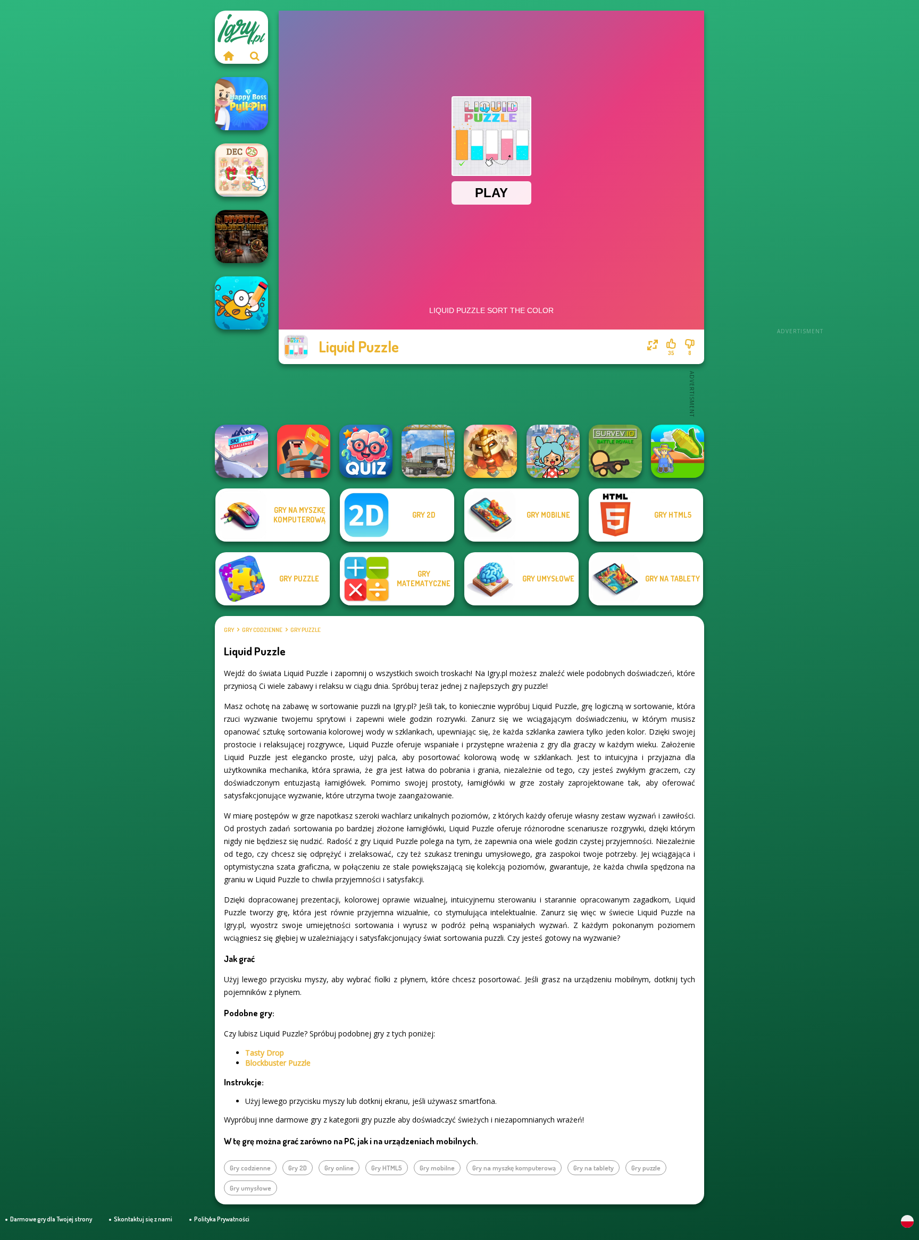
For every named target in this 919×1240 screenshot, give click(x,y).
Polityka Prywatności (221, 1219)
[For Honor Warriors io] (490, 451)
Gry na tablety (593, 1167)
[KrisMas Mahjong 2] (241, 170)
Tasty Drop (264, 1053)
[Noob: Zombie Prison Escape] (303, 451)
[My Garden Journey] (677, 451)
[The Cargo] (428, 451)
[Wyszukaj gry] (254, 56)
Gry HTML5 (386, 1167)
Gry (229, 630)
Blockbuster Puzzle (278, 1063)
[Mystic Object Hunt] (241, 236)
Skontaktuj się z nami (143, 1219)
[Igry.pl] (228, 56)
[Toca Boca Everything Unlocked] (553, 451)
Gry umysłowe (250, 1188)
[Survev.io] (615, 451)
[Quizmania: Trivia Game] (365, 451)
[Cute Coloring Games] (241, 303)
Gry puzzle (305, 630)
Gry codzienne (262, 630)
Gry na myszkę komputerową (514, 1167)
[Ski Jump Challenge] (241, 451)
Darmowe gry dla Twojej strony (51, 1219)
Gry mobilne (437, 1167)
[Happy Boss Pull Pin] (241, 103)
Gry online (339, 1167)
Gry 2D (297, 1167)
